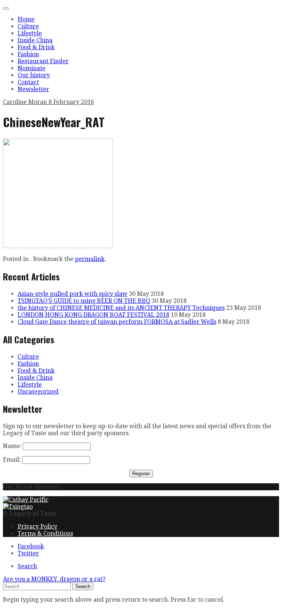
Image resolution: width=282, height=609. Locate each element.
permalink (90, 258)
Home (26, 19)
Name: (12, 446)
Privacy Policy (37, 526)
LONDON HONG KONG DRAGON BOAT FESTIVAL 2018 (93, 314)
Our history (34, 75)
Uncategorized (38, 391)
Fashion (28, 54)
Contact (28, 82)
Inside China (35, 40)
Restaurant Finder (43, 61)
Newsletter (33, 89)
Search (27, 566)
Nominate (32, 68)
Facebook (31, 546)
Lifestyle (30, 33)
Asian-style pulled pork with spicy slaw (72, 293)
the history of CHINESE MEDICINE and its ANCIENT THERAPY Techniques (121, 307)
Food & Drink (36, 47)
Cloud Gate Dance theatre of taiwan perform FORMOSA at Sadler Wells (117, 321)
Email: (12, 459)
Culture (28, 26)
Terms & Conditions (45, 533)
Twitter (28, 553)
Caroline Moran (25, 101)
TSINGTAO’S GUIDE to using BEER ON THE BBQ (84, 300)
